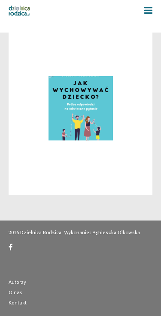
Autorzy (17, 281)
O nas (15, 292)
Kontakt (18, 302)
